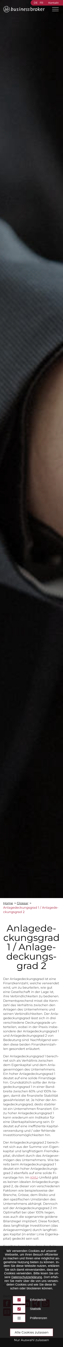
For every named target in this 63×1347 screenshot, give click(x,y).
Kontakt (53, 2)
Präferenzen (38, 1318)
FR (41, 2)
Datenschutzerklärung (26, 1277)
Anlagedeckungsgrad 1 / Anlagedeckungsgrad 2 (30, 910)
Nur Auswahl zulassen (31, 1340)
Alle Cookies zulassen (31, 1332)
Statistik (35, 1309)
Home (8, 903)
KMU (34, 1177)
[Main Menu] (54, 9)
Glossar (22, 903)
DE (36, 2)
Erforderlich (38, 1300)
